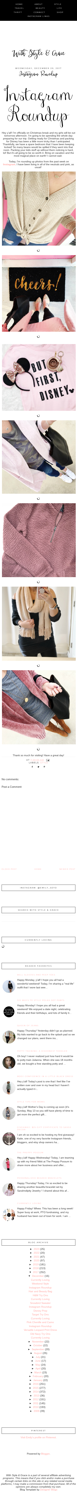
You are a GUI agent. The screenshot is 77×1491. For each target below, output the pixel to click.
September (38, 1349)
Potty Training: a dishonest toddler (42, 1051)
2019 (36, 1264)
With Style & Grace (38, 54)
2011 (35, 1403)
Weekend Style (40, 1283)
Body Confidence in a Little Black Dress (45, 1076)
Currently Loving (29, 1203)
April (37, 1368)
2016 (36, 1383)
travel (19, 8)
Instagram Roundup (40, 1287)
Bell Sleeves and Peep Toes (36, 975)
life (59, 8)
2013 (36, 1395)
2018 (36, 1268)
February (38, 1376)
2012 (36, 1399)
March (38, 1372)
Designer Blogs (48, 1489)
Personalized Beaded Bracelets (39, 1178)
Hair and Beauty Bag (40, 1291)
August (38, 1353)
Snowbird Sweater (40, 1303)
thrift (18, 12)
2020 (36, 1260)
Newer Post (67, 869)
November (38, 1341)
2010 (36, 1407)
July (38, 1357)
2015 (36, 1387)
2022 (36, 1252)
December (38, 1275)
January (37, 1380)
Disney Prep (40, 1310)
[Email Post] (48, 760)
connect (39, 12)
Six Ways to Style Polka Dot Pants (40, 1000)
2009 (36, 1411)
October (37, 1345)
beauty (40, 8)
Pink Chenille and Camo (40, 1322)
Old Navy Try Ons (40, 1333)
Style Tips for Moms (31, 1102)
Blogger (45, 1453)
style (58, 4)
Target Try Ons (40, 1314)
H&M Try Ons (40, 1295)
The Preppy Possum (30, 1152)
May (37, 1364)
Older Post (9, 869)
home (19, 4)
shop (60, 12)
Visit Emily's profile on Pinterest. (39, 1437)
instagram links (38, 16)
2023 (36, 1249)
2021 (36, 1256)
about (39, 4)
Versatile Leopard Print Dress (40, 1329)
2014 (36, 1391)
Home (38, 869)
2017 (36, 1272)
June (38, 1360)
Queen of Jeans (27, 1025)
